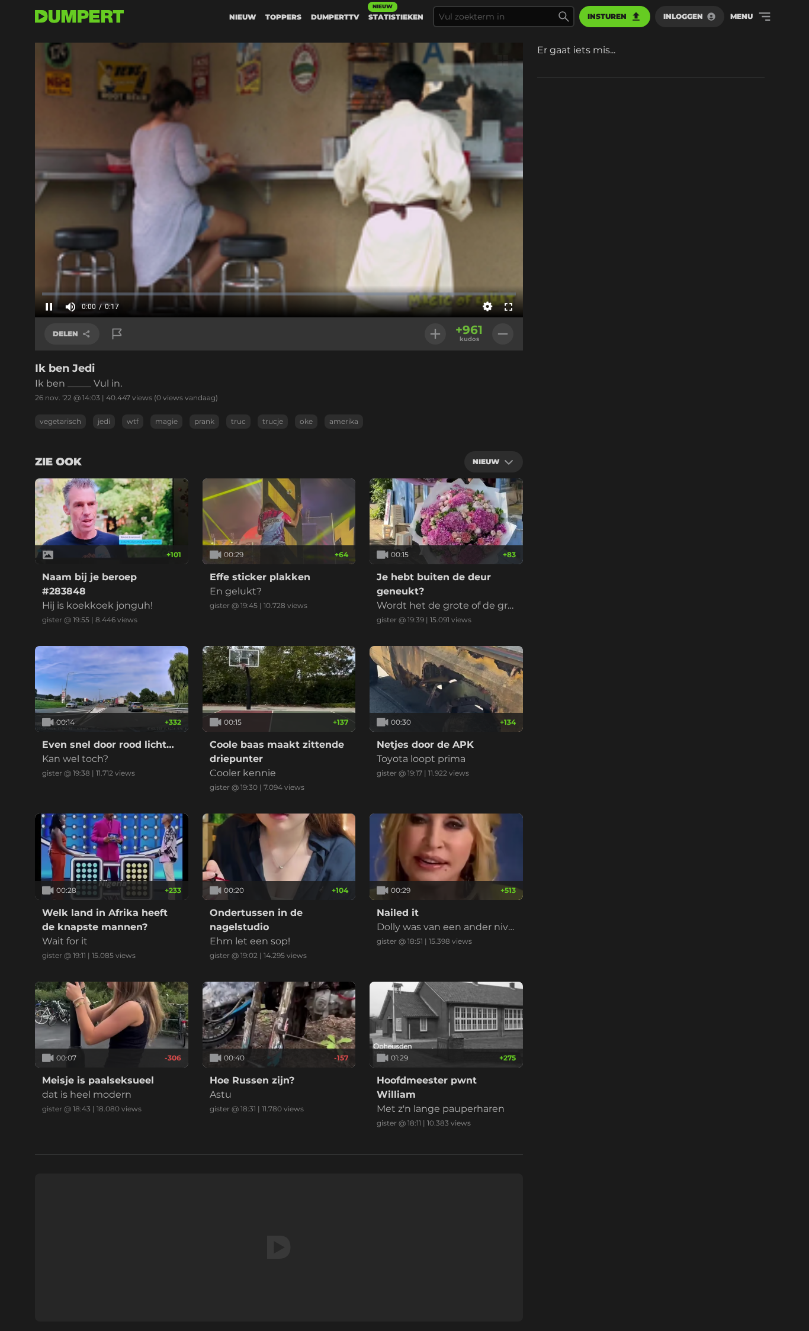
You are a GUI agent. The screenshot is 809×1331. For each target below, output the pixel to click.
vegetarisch (60, 421)
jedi (104, 421)
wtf (133, 421)
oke (306, 421)
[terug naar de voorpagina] (79, 16)
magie (166, 421)
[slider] (279, 293)
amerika (343, 421)
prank (204, 421)
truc (238, 421)
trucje (272, 421)
